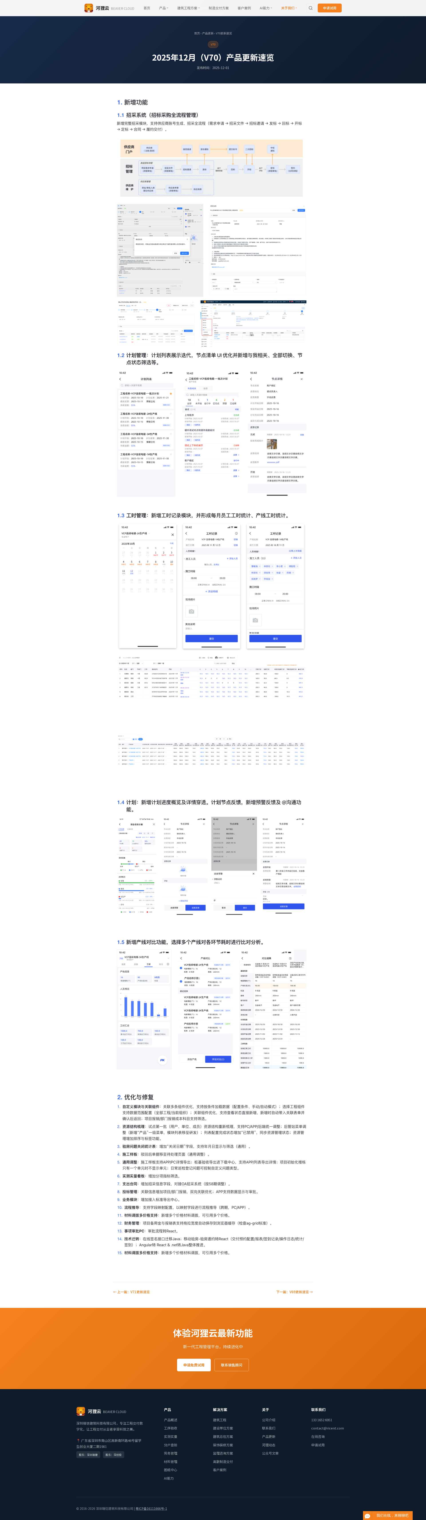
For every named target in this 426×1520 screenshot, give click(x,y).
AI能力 (265, 8)
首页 (147, 8)
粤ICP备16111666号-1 (151, 1508)
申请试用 (329, 8)
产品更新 (208, 33)
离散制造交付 (223, 1461)
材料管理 (170, 1461)
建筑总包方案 (223, 1436)
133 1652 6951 (321, 1419)
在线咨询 (318, 1436)
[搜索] (310, 8)
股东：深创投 (114, 1455)
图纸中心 (170, 1469)
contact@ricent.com (327, 1428)
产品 (162, 8)
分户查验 (170, 1445)
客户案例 (244, 8)
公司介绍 (268, 1419)
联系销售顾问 (231, 1365)
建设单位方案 (223, 1428)
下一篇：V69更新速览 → (294, 1291)
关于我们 (287, 8)
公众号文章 (270, 1453)
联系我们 (268, 1428)
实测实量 (170, 1436)
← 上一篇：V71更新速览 (131, 1291)
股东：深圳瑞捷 (88, 1455)
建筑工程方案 (187, 8)
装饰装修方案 (223, 1445)
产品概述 (170, 1419)
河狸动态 (268, 1445)
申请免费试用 (194, 1365)
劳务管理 (170, 1453)
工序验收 (170, 1428)
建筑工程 (219, 1419)
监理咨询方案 (223, 1453)
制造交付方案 (219, 8)
